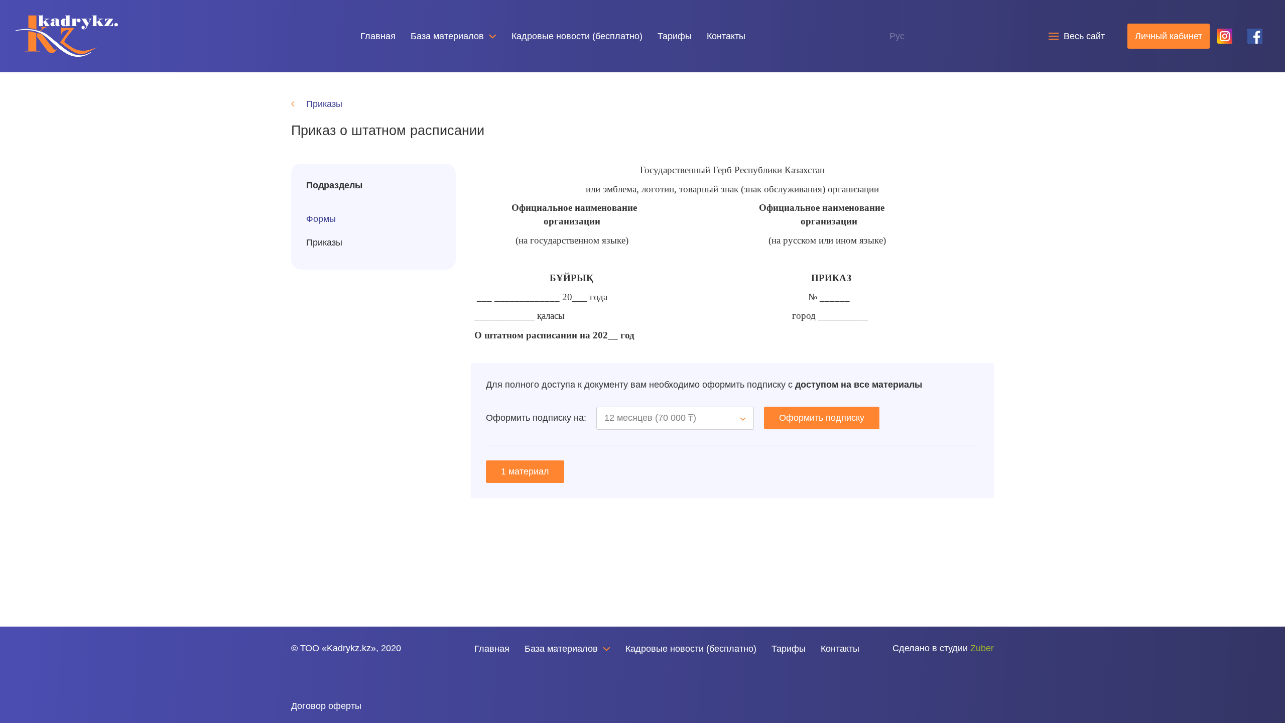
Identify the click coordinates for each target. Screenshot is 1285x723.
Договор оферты (326, 706)
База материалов (447, 36)
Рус (897, 36)
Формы (321, 219)
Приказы (324, 242)
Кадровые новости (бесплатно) (576, 36)
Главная (378, 36)
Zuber (982, 648)
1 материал (525, 471)
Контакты (726, 36)
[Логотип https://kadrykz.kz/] (66, 36)
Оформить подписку (821, 418)
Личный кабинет (1168, 36)
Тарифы (675, 36)
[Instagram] (315, 677)
